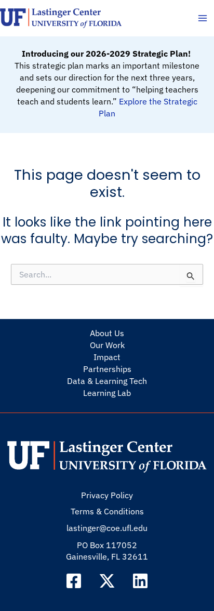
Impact (107, 357)
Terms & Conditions (107, 511)
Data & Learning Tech (107, 381)
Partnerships (107, 369)
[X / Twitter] (107, 581)
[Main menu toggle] (202, 18)
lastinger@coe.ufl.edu (107, 528)
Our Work (107, 345)
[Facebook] (73, 581)
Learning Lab (107, 393)
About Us (107, 333)
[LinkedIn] (140, 581)
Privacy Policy (107, 495)
